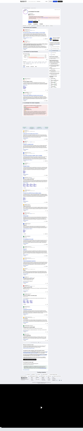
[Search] (31, 1)
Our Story (32, 378)
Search (23, 59)
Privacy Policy (49, 379)
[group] (25, 25)
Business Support (43, 379)
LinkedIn (61, 380)
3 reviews (25, 57)
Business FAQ (43, 378)
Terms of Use (49, 378)
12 (38, 342)
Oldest (36, 66)
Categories (39, 1)
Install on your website (55, 40)
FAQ (36, 378)
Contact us (32, 379)
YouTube (59, 380)
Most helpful (27, 66)
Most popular (32, 66)
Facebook (56, 380)
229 (26, 108)
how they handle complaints (43, 368)
